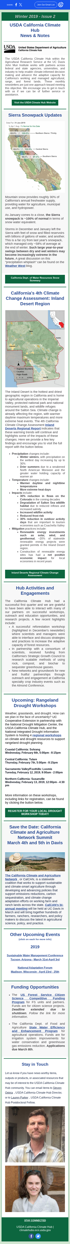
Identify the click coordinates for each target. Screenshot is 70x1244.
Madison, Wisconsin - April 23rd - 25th (35, 971)
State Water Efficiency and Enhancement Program (38, 1029)
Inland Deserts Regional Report (29, 426)
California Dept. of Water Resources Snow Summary (35, 279)
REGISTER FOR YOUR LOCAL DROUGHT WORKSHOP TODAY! (35, 813)
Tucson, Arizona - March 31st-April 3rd (35, 959)
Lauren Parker (19, 1097)
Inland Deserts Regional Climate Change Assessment (35, 574)
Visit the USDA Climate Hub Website (35, 102)
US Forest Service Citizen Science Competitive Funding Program (38, 998)
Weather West (15, 266)
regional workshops (46, 735)
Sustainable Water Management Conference (35, 955)
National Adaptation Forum (35, 967)
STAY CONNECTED (35, 1220)
